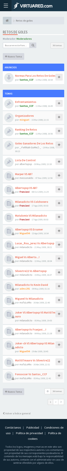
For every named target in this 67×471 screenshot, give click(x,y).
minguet (24, 119)
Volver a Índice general (18, 413)
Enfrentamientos (25, 102)
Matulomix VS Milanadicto (31, 215)
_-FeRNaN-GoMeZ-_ (30, 147)
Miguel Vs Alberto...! (27, 257)
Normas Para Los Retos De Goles (35, 75)
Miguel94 (25, 233)
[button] (61, 402)
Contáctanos (13, 427)
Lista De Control (25, 160)
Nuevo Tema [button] (14, 56)
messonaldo (26, 178)
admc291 (25, 288)
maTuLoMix (25, 302)
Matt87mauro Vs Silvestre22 (32, 360)
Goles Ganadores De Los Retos (34, 143)
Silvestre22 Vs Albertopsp (31, 271)
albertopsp (26, 164)
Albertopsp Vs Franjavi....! (30, 329)
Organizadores (24, 115)
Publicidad (32, 427)
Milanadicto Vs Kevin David (31, 285)
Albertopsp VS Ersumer (29, 229)
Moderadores (24, 38)
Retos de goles (15, 32)
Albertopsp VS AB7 (26, 188)
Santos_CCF (27, 79)
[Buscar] (33, 45)
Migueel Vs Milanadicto (29, 298)
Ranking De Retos (26, 129)
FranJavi (25, 191)
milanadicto (26, 247)
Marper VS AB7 (24, 174)
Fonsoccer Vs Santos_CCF (31, 374)
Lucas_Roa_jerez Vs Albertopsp (34, 243)
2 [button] (55, 401)
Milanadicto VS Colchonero (31, 202)
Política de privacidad (29, 433)
